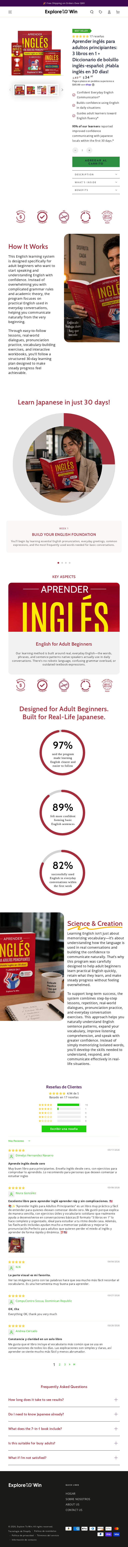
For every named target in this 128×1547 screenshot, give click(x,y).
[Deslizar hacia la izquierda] (10, 90)
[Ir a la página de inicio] (61, 12)
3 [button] (65, 1364)
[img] (16, 1150)
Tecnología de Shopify (19, 1531)
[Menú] (10, 12)
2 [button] (59, 1364)
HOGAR (71, 1493)
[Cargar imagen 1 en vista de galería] (20, 90)
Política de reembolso (45, 1531)
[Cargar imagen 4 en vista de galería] (53, 90)
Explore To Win (24, 1526)
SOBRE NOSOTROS (78, 1499)
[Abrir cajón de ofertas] (100, 12)
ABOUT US (73, 1504)
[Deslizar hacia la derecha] (62, 90)
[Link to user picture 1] (16, 1245)
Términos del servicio (48, 1535)
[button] (92, 12)
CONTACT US (74, 1510)
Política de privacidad (23, 1535)
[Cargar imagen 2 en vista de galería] (31, 90)
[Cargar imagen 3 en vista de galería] (42, 90)
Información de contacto (24, 1539)
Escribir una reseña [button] (64, 1129)
